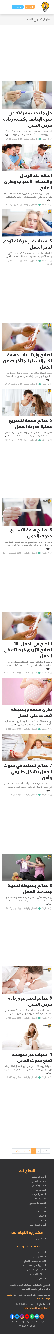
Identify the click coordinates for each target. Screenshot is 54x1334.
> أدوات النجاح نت (39, 1224)
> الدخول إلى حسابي (37, 1269)
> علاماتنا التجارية (38, 1274)
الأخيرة (17, 1151)
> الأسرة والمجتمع (38, 1203)
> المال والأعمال (39, 1185)
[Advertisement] (27, 51)
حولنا (42, 1321)
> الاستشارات (41, 1211)
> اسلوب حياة (40, 1189)
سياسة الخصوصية (31, 1321)
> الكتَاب (44, 1220)
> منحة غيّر (42, 1238)
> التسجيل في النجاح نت (35, 1265)
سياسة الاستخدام (16, 1321)
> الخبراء (43, 1216)
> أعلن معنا (42, 1252)
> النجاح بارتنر (40, 1256)
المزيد (8, 134)
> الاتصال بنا (41, 1278)
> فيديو (44, 1207)
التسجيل (18, 7)
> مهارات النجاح (39, 1181)
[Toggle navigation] (8, 7)
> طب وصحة (41, 1198)
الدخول (29, 7)
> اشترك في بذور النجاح (36, 1261)
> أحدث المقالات (39, 1176)
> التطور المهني (39, 1194)
